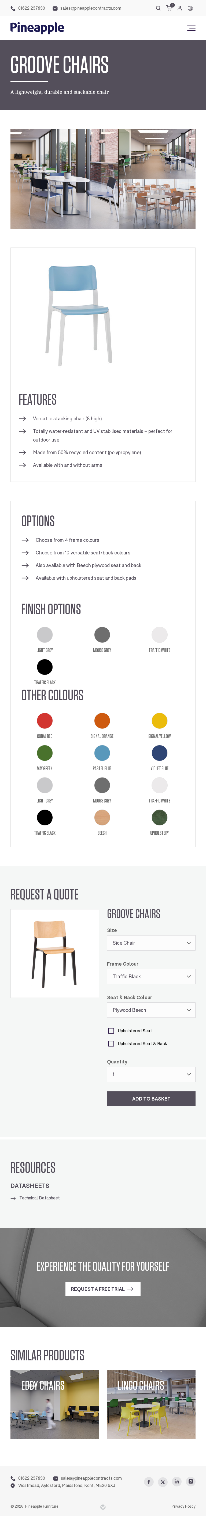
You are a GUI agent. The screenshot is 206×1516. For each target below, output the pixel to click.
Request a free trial (98, 1289)
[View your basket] (169, 8)
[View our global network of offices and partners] (190, 8)
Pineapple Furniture (41, 1506)
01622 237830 (31, 8)
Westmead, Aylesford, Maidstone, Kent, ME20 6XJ (66, 1485)
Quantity (117, 1062)
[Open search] (158, 8)
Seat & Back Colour (129, 997)
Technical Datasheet (39, 1197)
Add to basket (151, 1099)
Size (112, 930)
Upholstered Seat (134, 1030)
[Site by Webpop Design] (103, 1506)
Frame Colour (122, 964)
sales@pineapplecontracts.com (90, 8)
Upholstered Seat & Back (142, 1043)
